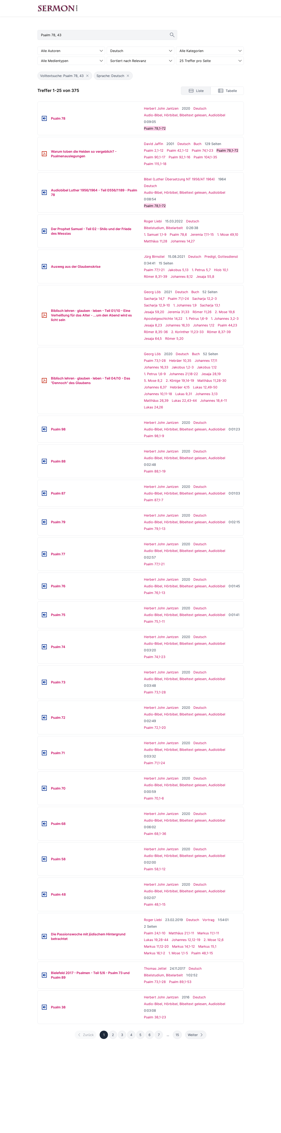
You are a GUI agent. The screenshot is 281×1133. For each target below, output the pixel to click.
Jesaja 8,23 (153, 325)
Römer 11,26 (202, 312)
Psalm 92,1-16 (179, 157)
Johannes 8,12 (182, 276)
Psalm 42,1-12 (177, 150)
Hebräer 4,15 (180, 387)
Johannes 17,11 (206, 360)
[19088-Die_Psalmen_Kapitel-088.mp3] (44, 461)
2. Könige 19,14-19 (180, 380)
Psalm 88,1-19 (155, 471)
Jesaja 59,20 (154, 312)
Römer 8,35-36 (156, 332)
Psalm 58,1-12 (155, 869)
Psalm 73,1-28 (155, 360)
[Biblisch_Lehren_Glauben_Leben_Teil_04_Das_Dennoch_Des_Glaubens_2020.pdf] (44, 380)
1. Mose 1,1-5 (178, 953)
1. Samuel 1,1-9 (155, 234)
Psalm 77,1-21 (154, 270)
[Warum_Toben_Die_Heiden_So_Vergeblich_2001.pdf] (44, 153)
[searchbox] (107, 35)
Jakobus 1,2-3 (183, 367)
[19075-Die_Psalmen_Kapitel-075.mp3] (44, 614)
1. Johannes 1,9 (185, 305)
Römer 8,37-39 (219, 332)
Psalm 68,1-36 (155, 834)
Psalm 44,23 (227, 325)
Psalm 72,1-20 (155, 727)
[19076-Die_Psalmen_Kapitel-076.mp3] (44, 586)
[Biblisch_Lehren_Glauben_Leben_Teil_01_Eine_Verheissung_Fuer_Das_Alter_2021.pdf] (44, 315)
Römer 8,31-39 (155, 276)
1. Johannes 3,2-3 (225, 318)
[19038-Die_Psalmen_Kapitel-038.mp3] (44, 1007)
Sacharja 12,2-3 (204, 298)
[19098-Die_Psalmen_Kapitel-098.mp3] (44, 429)
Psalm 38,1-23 (155, 1017)
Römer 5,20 (174, 338)
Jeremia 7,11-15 (202, 234)
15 (177, 1035)
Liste (200, 91)
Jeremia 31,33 (178, 312)
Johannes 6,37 (155, 387)
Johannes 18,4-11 (213, 400)
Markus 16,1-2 (154, 953)
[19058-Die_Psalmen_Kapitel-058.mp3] (44, 859)
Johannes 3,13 (206, 394)
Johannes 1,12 (203, 325)
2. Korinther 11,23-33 (187, 332)
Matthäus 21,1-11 (181, 933)
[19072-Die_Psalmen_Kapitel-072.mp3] (44, 717)
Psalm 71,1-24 (178, 298)
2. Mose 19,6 (225, 312)
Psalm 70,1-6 (154, 798)
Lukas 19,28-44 (156, 940)
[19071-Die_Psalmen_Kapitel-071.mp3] (44, 753)
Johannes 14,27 (183, 241)
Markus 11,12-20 (156, 946)
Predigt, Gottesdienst (221, 256)
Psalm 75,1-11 (154, 621)
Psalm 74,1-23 (202, 150)
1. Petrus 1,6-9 (197, 318)
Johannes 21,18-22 (183, 374)
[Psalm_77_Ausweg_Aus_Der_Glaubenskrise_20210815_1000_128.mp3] (44, 266)
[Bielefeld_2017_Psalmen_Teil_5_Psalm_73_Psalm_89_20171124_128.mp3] (44, 975)
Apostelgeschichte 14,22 (163, 318)
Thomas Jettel (155, 968)
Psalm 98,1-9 (154, 436)
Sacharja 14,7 (154, 298)
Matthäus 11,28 (155, 241)
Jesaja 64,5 (153, 338)
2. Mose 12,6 (214, 940)
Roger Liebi (153, 221)
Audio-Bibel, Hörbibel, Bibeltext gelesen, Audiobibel (184, 115)
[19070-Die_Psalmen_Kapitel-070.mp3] (44, 788)
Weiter (193, 1035)
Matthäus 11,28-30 (211, 380)
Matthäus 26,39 (156, 400)
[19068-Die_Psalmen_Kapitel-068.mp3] (44, 823)
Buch (197, 144)
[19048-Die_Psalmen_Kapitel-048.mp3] (44, 894)
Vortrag (208, 920)
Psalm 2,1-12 (153, 150)
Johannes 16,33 (177, 325)
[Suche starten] (172, 35)
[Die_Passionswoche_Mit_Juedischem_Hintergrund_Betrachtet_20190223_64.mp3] (44, 936)
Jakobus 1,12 (207, 367)
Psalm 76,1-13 (154, 593)
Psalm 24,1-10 (154, 933)
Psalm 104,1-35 (205, 157)
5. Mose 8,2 (153, 380)
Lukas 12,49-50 (205, 387)
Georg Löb (152, 292)
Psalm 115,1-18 (155, 164)
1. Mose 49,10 (227, 234)
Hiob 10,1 (221, 270)
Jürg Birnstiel (154, 256)
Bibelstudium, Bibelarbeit (163, 228)
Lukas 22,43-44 (184, 400)
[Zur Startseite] (57, 8)
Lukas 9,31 (183, 394)
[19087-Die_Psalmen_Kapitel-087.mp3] (44, 493)
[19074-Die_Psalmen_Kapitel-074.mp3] (44, 646)
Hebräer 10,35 (180, 360)
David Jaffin (153, 144)
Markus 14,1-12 (183, 946)
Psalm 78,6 (178, 234)
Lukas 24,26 (153, 407)
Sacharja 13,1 (210, 305)
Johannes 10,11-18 (158, 394)
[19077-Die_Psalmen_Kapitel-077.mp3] (44, 554)
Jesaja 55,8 (205, 276)
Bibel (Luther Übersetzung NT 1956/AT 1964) (179, 179)
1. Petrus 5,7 (201, 270)
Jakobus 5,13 (178, 270)
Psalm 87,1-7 (153, 500)
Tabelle (231, 91)
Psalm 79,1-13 (154, 529)
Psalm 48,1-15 (155, 904)
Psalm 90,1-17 (154, 157)
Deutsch (199, 108)
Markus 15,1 (207, 946)
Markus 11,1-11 (208, 933)
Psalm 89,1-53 (180, 982)
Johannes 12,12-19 (186, 940)
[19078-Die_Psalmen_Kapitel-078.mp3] (44, 118)
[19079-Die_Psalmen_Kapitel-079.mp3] (44, 522)
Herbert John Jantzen (161, 108)
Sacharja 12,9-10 (157, 305)
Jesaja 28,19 (211, 374)
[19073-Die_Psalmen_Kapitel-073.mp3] (44, 682)
